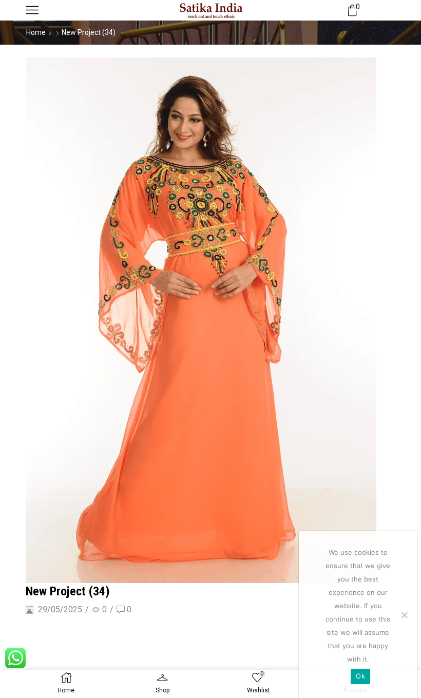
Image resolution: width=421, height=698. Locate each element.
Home (36, 32)
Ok (360, 676)
